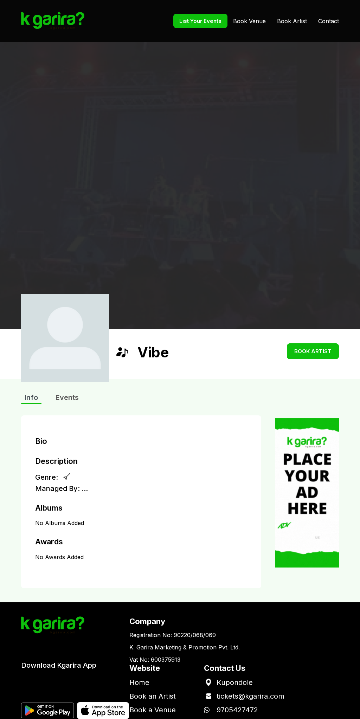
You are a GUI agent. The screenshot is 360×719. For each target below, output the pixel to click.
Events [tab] (67, 397)
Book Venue (249, 21)
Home (139, 682)
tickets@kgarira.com (250, 696)
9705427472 (237, 710)
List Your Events (200, 21)
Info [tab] (31, 397)
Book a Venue (152, 710)
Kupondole (235, 682)
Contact (328, 21)
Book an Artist (152, 696)
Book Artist (292, 21)
